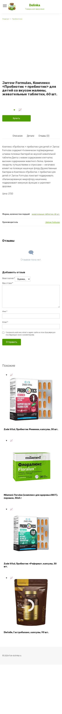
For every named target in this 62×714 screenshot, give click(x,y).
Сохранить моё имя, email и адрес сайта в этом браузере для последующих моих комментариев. (30, 333)
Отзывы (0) (44, 136)
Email (5, 322)
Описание (18, 136)
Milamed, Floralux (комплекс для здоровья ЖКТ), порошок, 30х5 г (31, 496)
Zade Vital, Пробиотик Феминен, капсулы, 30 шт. (31, 429)
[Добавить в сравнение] (20, 109)
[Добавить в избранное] (14, 109)
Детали (30, 136)
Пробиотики (17, 19)
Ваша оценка (8, 278)
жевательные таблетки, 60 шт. (46, 214)
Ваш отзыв (7, 283)
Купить (16, 118)
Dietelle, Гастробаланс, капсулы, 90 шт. (26, 632)
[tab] (17, 136)
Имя (4, 311)
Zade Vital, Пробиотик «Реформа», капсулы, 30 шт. (30, 565)
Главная (5, 19)
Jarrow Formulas (52, 222)
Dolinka (34, 5)
